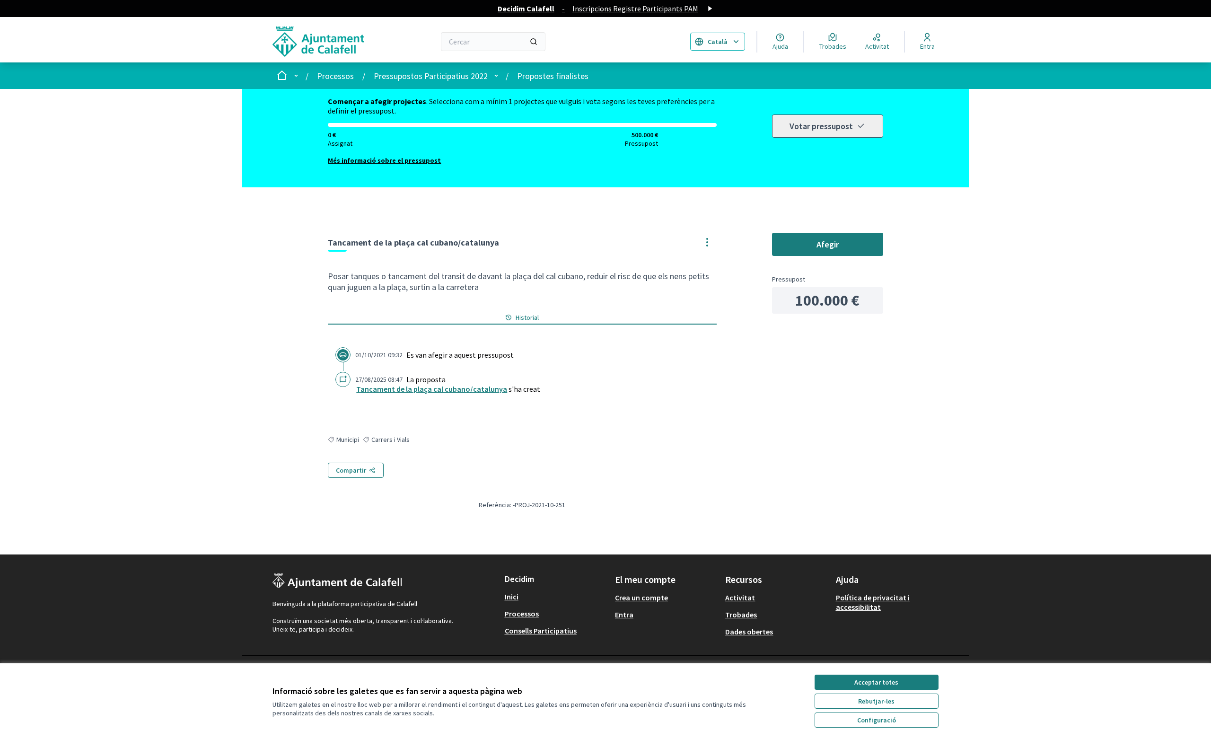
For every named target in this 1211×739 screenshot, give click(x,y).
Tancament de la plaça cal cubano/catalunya (431, 389)
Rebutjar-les (876, 701)
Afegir (827, 244)
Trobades (741, 614)
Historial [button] (527, 317)
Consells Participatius (541, 630)
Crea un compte (641, 597)
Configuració (876, 720)
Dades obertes (749, 631)
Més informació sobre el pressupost (384, 160)
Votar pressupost (821, 126)
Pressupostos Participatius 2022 (431, 75)
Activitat (740, 597)
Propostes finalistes (552, 75)
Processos (335, 75)
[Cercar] (533, 42)
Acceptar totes (876, 682)
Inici (511, 596)
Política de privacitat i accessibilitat (873, 602)
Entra (624, 614)
